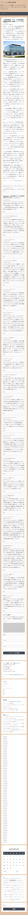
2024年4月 (5, 755)
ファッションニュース (7, 688)
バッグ (4, 686)
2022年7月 (5, 790)
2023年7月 (5, 770)
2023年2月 (5, 778)
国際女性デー (13, 899)
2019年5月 (5, 838)
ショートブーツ (20, 887)
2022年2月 (5, 798)
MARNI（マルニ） (21, 880)
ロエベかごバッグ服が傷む (8, 703)
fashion (13, 880)
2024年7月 (5, 750)
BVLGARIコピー (18, 878)
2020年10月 (5, 825)
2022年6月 (5, 791)
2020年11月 (5, 823)
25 (13, 865)
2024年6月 (5, 751)
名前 (4, 634)
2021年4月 (5, 815)
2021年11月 (5, 803)
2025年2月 (5, 738)
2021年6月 (5, 812)
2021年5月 (5, 813)
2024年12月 (5, 741)
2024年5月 (5, 753)
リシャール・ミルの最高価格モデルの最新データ (12, 701)
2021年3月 (5, 817)
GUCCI (17, 880)
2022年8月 (5, 788)
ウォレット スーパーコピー (18, 882)
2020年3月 (5, 828)
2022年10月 (5, 785)
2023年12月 (5, 761)
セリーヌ (16, 889)
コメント (5, 621)
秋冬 (16, 899)
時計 (5, 180)
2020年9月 (5, 827)
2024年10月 (5, 745)
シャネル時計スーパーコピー (13, 887)
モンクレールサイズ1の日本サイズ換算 (10, 709)
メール (5, 640)
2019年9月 (5, 832)
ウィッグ (5, 684)
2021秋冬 (10, 878)
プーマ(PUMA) (9, 896)
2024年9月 (5, 746)
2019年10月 (5, 830)
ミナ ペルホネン (14, 896)
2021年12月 (5, 802)
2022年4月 (5, 795)
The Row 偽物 (5, 882)
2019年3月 (5, 842)
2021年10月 (5, 805)
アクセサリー (5, 683)
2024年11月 (5, 743)
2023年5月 (5, 773)
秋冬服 (18, 899)
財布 (4, 693)
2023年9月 (5, 766)
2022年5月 (5, 793)
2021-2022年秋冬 (6, 878)
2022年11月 (5, 783)
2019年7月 (5, 835)
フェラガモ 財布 (9, 894)
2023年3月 (5, 776)
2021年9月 (5, 807)
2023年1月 (5, 780)
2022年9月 (5, 786)
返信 (4, 211)
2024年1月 (5, 760)
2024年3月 (5, 756)
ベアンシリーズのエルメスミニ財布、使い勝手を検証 (13, 719)
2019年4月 (5, 840)
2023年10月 (5, 765)
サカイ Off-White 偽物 (12, 885)
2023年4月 (5, 775)
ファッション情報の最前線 (8, 2)
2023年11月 (5, 763)
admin (12, 24)
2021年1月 (5, 820)
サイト (4, 646)
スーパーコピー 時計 (12, 180)
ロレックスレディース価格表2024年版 (10, 729)
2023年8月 (5, 768)
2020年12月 (5, 822)
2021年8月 (5, 808)
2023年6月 (5, 771)
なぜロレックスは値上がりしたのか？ (10, 708)
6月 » (17, 871)
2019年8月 (5, 833)
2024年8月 (5, 748)
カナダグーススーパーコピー (10, 884)
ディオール (8, 891)
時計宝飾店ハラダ (20, 180)
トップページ (3, 13)
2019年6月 (5, 837)
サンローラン (21, 885)
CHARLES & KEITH (6, 880)
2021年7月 (5, 810)
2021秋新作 (14, 878)
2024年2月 (5, 758)
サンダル (17, 885)
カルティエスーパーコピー (19, 884)
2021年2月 (5, 818)
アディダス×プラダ (11, 882)
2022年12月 (5, 781)
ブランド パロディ (16, 894)
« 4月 (5, 871)
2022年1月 (5, 800)
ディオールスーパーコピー (17, 891)
